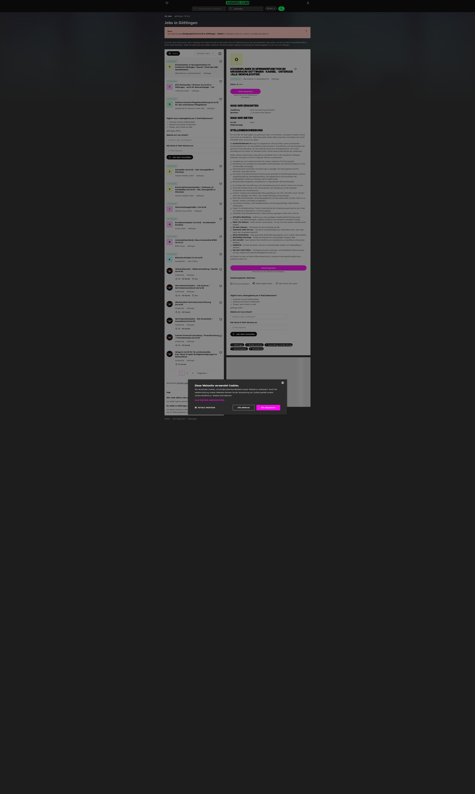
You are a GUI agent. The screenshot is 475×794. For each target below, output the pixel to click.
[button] (237, 400)
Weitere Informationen (222, 395)
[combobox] (282, 382)
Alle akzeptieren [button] (268, 407)
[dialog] (237, 397)
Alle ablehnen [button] (244, 407)
